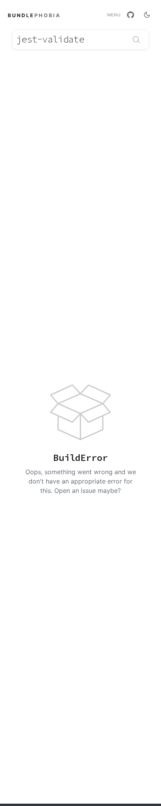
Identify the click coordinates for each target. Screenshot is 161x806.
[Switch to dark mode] (147, 15)
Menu (113, 15)
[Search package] (136, 40)
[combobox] (80, 39)
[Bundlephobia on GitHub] (130, 15)
